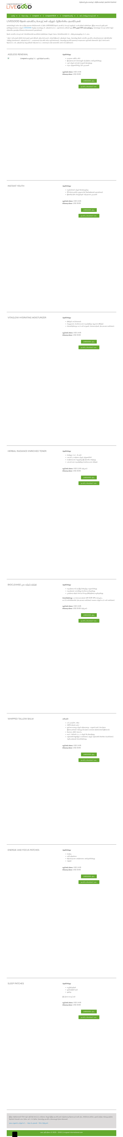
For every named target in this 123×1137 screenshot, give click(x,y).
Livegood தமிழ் (67, 16)
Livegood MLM (50, 16)
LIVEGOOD (27, 28)
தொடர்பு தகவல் (32, 1123)
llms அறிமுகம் (43, 1123)
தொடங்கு (25, 16)
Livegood (35, 16)
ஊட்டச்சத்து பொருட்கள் (88, 16)
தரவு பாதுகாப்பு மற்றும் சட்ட (17, 1123)
